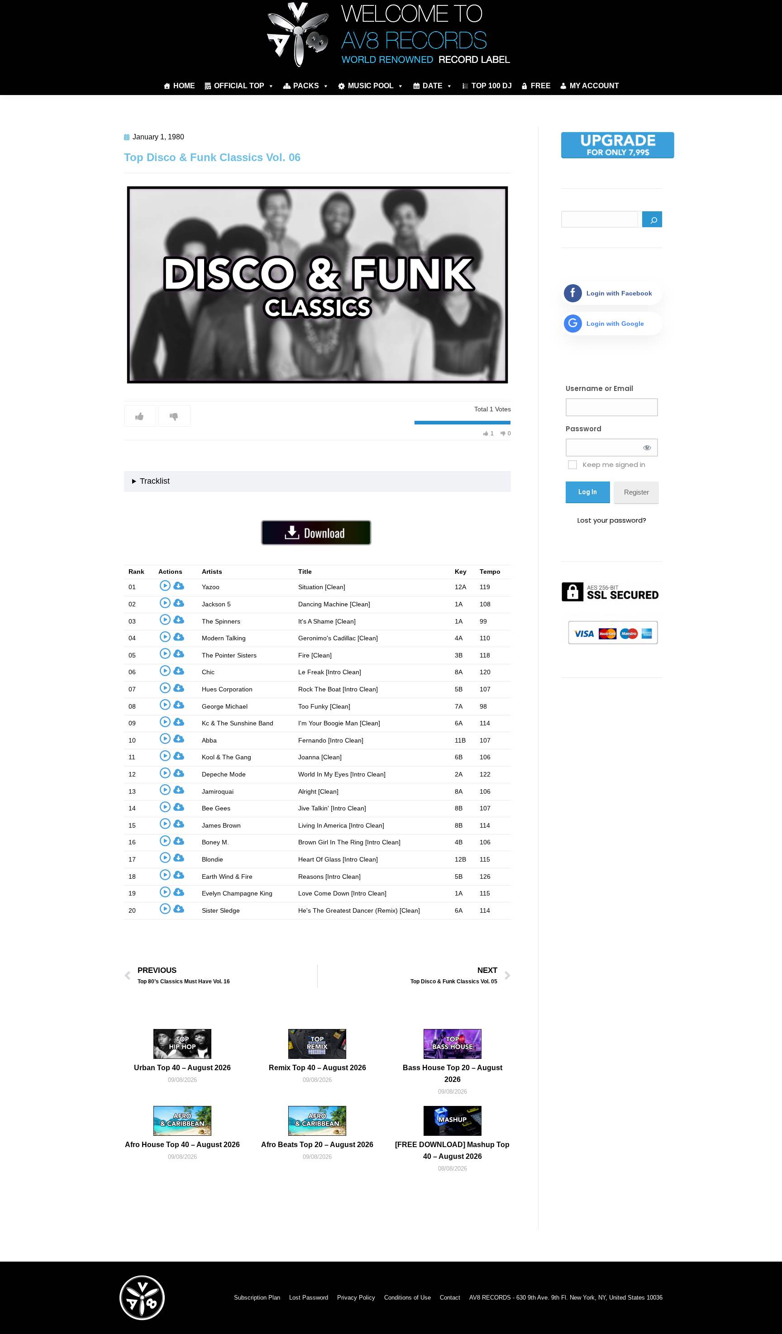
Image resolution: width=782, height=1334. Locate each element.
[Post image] (182, 1044)
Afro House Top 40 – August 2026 (182, 1144)
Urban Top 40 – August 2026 (182, 1068)
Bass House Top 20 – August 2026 (452, 1073)
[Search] (652, 219)
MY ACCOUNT (594, 86)
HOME (184, 86)
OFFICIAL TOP (239, 86)
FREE (541, 86)
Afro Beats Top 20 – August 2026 (317, 1144)
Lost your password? (611, 520)
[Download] (178, 587)
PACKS (306, 86)
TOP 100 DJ (492, 86)
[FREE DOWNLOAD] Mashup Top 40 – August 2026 (452, 1150)
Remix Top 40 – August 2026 (317, 1068)
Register (636, 492)
